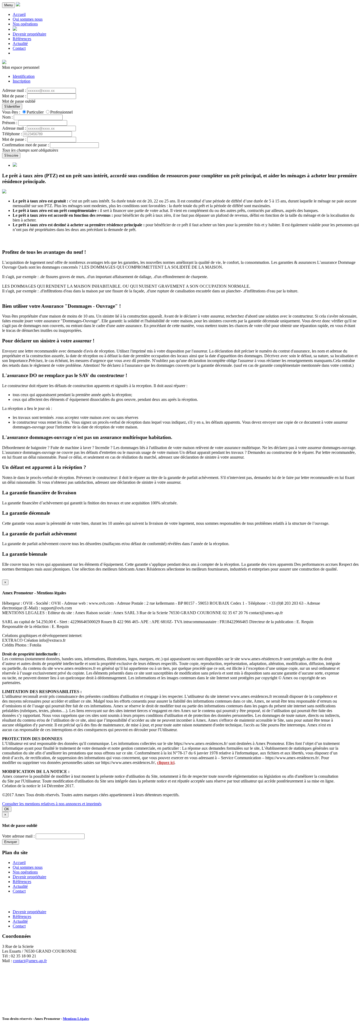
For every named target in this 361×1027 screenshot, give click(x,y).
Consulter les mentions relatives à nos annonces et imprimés (51, 804)
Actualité (20, 43)
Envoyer (10, 842)
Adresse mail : (14, 90)
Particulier (35, 112)
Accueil (19, 14)
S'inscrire (11, 155)
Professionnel (61, 112)
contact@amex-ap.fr (30, 960)
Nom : (7, 117)
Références (22, 39)
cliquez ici (165, 762)
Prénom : (9, 122)
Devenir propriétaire (29, 34)
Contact (19, 48)
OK (6, 809)
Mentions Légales (76, 1019)
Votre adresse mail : (18, 836)
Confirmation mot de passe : (25, 145)
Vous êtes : (11, 112)
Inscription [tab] (21, 81)
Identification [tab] (24, 76)
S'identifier (12, 106)
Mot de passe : (14, 96)
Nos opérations (25, 24)
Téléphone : (12, 134)
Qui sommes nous (28, 19)
